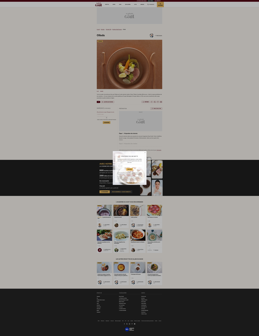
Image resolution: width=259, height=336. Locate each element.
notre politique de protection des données (129, 175)
